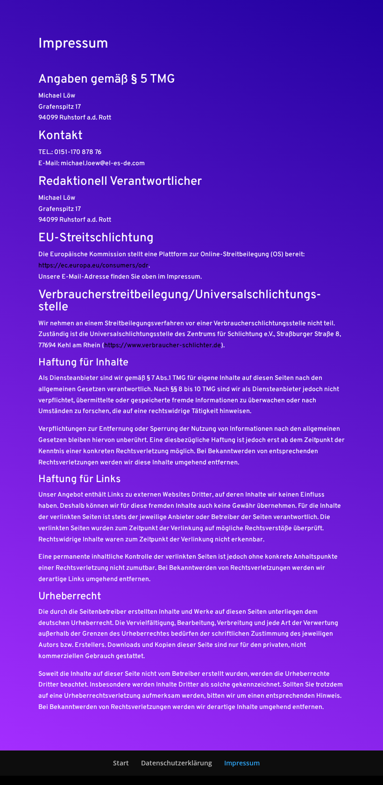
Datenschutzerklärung (176, 762)
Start (121, 762)
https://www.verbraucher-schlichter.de (162, 346)
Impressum (242, 762)
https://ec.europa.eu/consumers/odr (93, 266)
